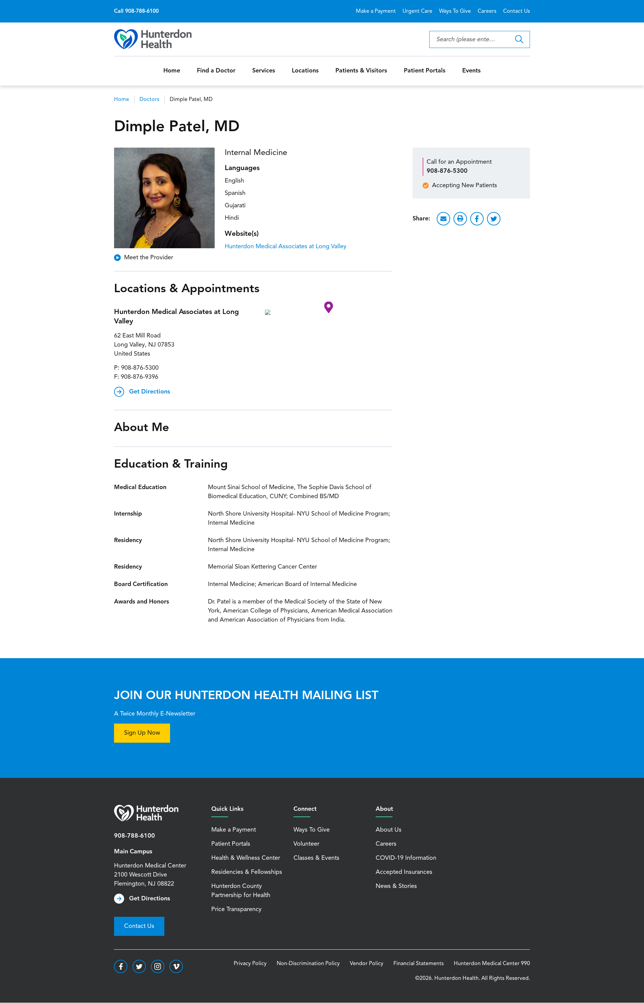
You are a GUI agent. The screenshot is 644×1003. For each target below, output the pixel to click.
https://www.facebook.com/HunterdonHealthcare (120, 966)
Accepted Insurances (404, 872)
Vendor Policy (366, 963)
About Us (388, 830)
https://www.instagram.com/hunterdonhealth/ (157, 966)
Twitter (493, 218)
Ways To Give (455, 11)
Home (171, 71)
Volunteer (306, 844)
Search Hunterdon (519, 39)
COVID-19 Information (406, 858)
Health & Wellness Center (245, 858)
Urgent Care (417, 11)
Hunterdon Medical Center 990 (492, 963)
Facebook (477, 218)
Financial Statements (418, 963)
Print (460, 218)
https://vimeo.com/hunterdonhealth (176, 966)
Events (471, 71)
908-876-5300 (140, 368)
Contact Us (516, 11)
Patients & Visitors (361, 71)
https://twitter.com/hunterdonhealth (139, 966)
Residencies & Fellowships (246, 872)
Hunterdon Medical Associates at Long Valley (285, 247)
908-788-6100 (134, 836)
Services (263, 71)
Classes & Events (316, 858)
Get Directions (149, 392)
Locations (305, 71)
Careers (487, 11)
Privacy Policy (250, 963)
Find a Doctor (216, 71)
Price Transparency (236, 909)
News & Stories (396, 886)
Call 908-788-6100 (136, 11)
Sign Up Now (142, 733)
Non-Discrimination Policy (308, 963)
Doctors (149, 99)
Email (443, 218)
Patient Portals (424, 71)
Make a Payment (376, 11)
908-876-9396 (139, 377)
